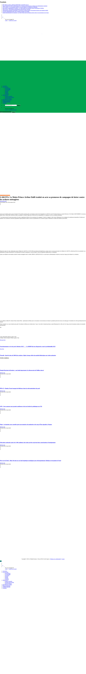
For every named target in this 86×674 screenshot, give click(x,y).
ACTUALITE (5, 87)
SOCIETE (7, 90)
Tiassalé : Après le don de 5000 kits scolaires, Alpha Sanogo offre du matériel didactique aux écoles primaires (28, 355)
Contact (63, 559)
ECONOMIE (7, 89)
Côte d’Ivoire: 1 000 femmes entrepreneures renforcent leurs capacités (16, 9)
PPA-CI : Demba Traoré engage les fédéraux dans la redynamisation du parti (20, 388)
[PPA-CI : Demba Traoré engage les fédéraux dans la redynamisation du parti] (7, 385)
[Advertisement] (43, 122)
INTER (6, 91)
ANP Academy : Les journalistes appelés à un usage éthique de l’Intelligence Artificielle (20, 7)
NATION (7, 94)
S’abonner (5, 103)
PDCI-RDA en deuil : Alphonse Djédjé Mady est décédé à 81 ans (16, 4)
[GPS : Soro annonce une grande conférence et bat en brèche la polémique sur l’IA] (7, 404)
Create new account (12, 20)
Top (1, 561)
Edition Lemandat (8, 96)
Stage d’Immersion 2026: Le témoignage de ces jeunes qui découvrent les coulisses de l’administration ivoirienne (25, 5)
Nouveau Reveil (8, 98)
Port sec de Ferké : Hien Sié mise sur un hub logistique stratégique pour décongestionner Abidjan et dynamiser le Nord (30, 460)
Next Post (2, 348)
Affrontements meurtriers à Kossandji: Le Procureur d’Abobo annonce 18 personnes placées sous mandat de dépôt (25, 10)
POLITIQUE (7, 88)
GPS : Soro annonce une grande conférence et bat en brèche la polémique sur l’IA (21, 406)
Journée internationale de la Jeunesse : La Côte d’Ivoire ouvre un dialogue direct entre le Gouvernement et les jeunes (26, 12)
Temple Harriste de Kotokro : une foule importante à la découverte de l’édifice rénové (22, 370)
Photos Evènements (6, 100)
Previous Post (2, 340)
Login (6, 20)
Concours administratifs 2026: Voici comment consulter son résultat (16, 11)
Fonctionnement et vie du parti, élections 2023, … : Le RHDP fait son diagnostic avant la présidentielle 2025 (27, 346)
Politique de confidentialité (55, 559)
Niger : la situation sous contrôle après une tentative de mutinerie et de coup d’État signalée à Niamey (26, 424)
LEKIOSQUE (5, 95)
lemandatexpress (3, 201)
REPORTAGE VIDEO (7, 99)
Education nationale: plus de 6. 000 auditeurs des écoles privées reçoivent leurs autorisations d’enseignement (27, 442)
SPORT (6, 92)
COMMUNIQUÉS (6, 101)
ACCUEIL (5, 86)
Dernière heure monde (9, 97)
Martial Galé (2, 372)
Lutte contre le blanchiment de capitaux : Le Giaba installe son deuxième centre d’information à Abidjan (23, 8)
